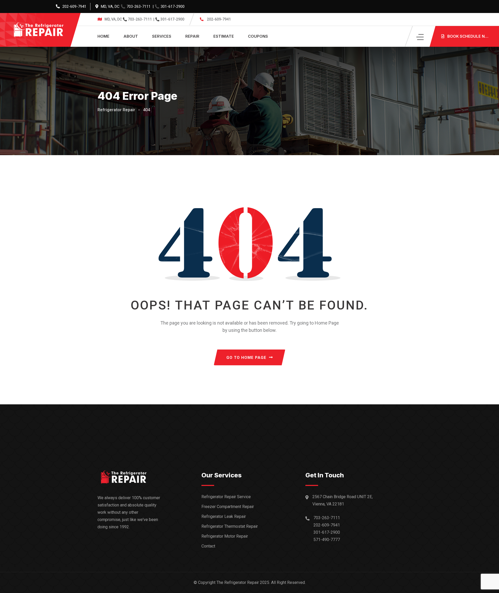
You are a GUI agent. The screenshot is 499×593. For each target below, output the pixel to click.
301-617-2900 (173, 6)
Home (103, 36)
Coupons (258, 36)
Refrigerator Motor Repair (224, 536)
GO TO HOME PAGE (246, 357)
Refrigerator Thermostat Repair (229, 526)
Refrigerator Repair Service (226, 496)
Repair (192, 36)
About (130, 36)
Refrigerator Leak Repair (223, 516)
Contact (208, 546)
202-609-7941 (74, 6)
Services (161, 36)
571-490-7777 (326, 539)
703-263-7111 (138, 6)
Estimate (223, 36)
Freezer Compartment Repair (227, 506)
